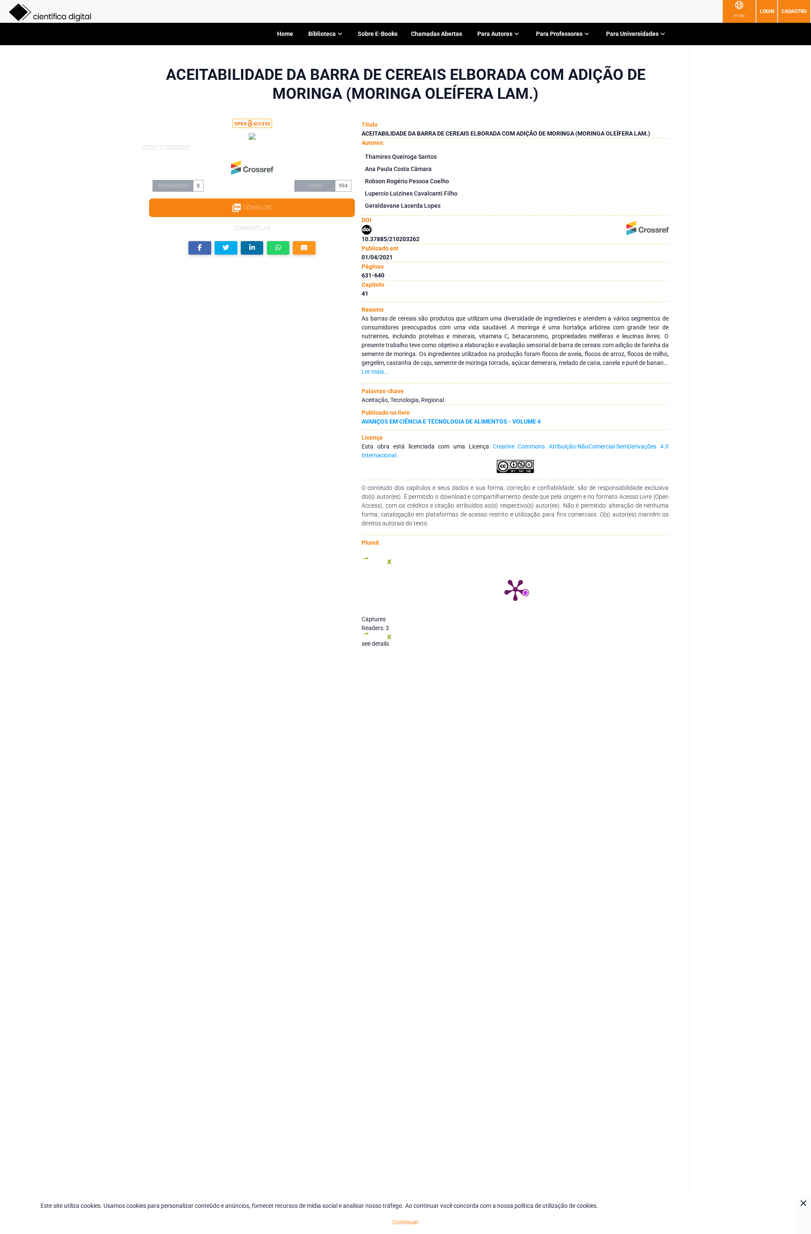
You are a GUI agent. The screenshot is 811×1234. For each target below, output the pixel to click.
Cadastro (794, 11)
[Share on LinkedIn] (252, 248)
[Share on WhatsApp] (278, 248)
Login (767, 11)
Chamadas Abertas (436, 33)
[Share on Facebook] (199, 248)
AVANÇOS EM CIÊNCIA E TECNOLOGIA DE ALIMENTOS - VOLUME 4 (451, 421)
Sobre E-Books (377, 33)
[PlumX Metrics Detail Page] (515, 589)
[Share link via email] (304, 248)
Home (285, 33)
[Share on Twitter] (226, 248)
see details (375, 643)
